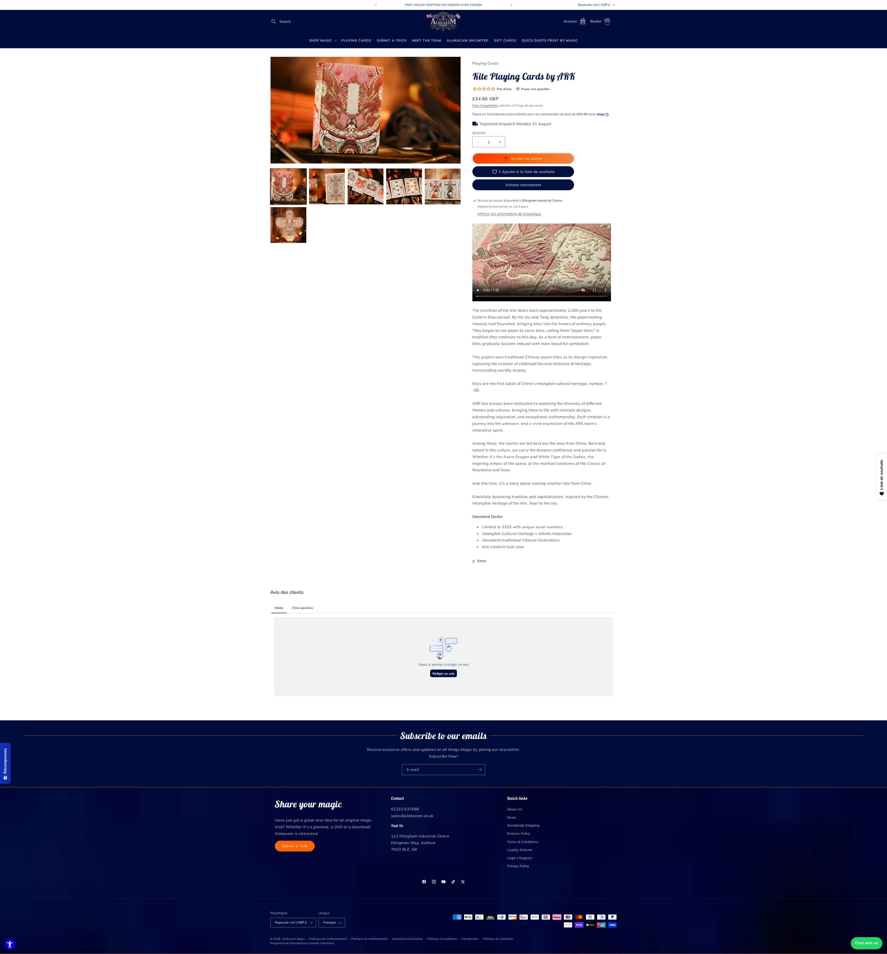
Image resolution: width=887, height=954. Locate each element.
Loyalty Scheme (519, 850)
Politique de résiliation (498, 938)
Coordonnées (470, 938)
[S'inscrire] (480, 769)
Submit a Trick (295, 845)
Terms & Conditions (522, 841)
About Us (514, 809)
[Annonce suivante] (511, 4)
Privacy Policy (518, 866)
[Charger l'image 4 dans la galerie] (404, 186)
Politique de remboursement (328, 938)
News (511, 817)
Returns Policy (518, 833)
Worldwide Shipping (523, 825)
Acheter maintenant (523, 185)
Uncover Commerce (321, 943)
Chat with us (866, 943)
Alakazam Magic (293, 938)
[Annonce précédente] (376, 4)
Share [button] (481, 561)
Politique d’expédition (442, 938)
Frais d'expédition (485, 105)
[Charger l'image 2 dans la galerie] (327, 186)
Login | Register (520, 858)
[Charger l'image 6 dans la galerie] (288, 225)
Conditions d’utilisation (407, 938)
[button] (275, 21)
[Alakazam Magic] (444, 21)
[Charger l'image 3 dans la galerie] (365, 186)
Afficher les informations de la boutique (509, 214)
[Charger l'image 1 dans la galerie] (288, 186)
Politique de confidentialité (369, 938)
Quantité (479, 133)
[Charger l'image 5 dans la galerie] (443, 186)
